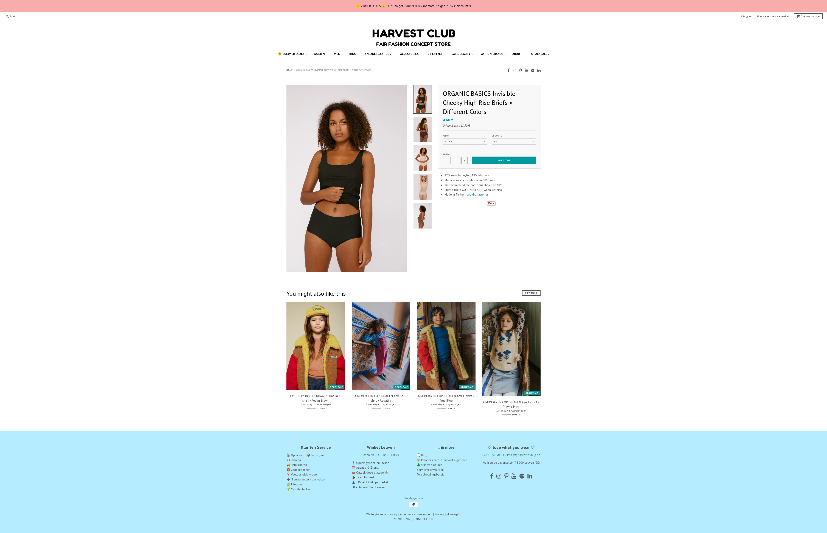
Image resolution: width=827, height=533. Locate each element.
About (517, 54)
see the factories (477, 194)
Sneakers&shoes (378, 54)
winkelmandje (810, 16)
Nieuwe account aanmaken (773, 16)
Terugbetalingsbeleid (431, 474)
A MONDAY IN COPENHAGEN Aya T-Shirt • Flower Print (511, 404)
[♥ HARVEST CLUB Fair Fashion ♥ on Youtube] (526, 70)
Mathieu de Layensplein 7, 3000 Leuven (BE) (511, 463)
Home (289, 70)
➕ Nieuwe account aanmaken (305, 479)
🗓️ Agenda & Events (365, 467)
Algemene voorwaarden (415, 514)
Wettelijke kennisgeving (381, 514)
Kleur (446, 135)
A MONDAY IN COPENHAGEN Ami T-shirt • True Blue (446, 398)
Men (337, 54)
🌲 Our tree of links (429, 465)
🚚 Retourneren (296, 465)
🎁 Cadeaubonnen (298, 470)
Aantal (447, 154)
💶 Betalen (293, 460)
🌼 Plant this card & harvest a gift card (442, 460)
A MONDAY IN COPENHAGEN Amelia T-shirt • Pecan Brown (315, 398)
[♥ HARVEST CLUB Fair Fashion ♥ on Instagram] (514, 70)
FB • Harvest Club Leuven (368, 487)
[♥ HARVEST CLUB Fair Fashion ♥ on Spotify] (532, 70)
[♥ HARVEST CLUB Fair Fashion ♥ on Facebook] (508, 70)
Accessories (409, 54)
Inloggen (746, 16)
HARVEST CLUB (423, 519)
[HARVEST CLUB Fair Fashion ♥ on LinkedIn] (539, 70)
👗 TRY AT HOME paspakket (370, 482)
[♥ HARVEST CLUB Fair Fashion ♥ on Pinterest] (520, 70)
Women (319, 54)
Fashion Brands (491, 54)
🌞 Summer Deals (291, 54)
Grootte (497, 135)
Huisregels (454, 514)
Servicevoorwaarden (430, 470)
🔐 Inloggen (294, 484)
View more (531, 292)
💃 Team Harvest (363, 477)
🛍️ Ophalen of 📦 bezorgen (305, 455)
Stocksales (540, 54)
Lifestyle (435, 54)
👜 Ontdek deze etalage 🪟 (370, 472)
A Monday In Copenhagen (316, 404)
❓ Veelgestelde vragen (302, 474)
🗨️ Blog (422, 455)
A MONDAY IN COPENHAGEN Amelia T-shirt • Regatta (381, 398)
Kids (352, 54)
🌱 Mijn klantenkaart (299, 489)
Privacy (439, 514)
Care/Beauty (461, 54)
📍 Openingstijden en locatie (370, 463)
